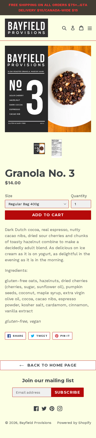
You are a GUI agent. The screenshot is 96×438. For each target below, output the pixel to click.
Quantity (79, 196)
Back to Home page (51, 365)
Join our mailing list (48, 381)
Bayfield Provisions (35, 423)
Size (8, 196)
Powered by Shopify (74, 423)
